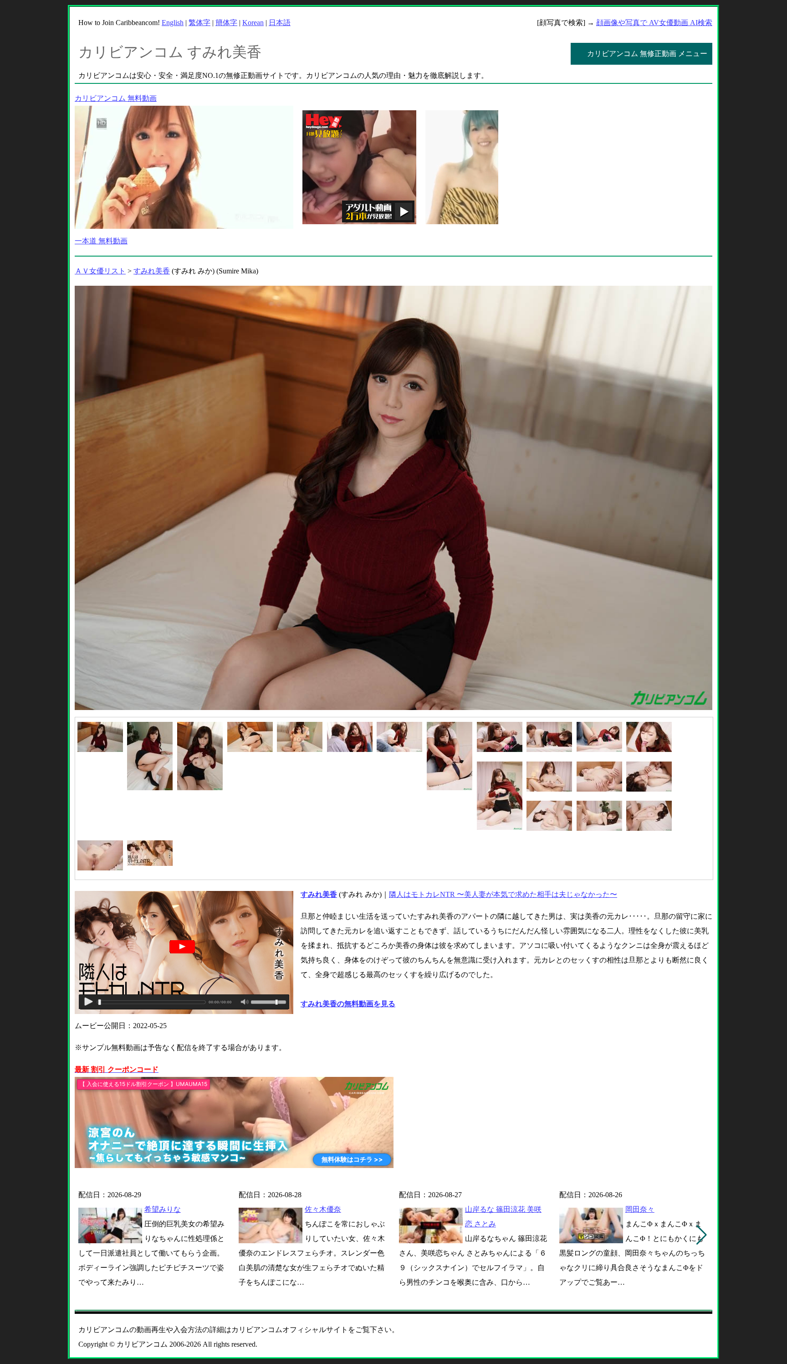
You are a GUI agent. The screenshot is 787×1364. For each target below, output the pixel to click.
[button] (701, 1235)
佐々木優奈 (323, 1209)
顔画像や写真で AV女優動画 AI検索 (654, 22)
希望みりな (162, 1209)
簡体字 (226, 22)
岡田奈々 (639, 1209)
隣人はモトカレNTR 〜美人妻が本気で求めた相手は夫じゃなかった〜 (503, 894)
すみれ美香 (151, 271)
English (173, 22)
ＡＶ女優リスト (100, 271)
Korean (253, 22)
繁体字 (199, 22)
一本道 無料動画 (101, 241)
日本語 (280, 22)
